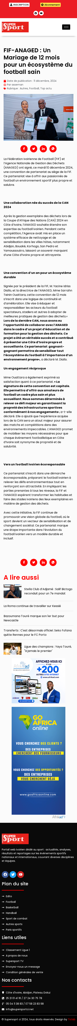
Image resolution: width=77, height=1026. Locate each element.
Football (34, 88)
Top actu (46, 88)
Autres (24, 88)
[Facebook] (35, 13)
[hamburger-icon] (66, 27)
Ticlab (71, 1019)
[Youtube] (41, 13)
